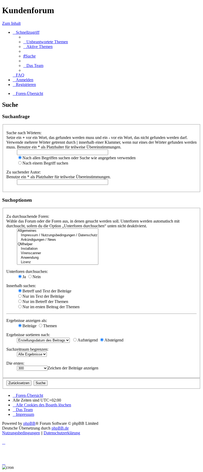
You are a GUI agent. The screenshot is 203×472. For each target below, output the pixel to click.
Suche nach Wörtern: (23, 133)
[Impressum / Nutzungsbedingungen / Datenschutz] (57, 235)
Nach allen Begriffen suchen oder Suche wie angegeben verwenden (79, 158)
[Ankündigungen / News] (57, 240)
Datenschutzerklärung (62, 433)
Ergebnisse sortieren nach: (28, 335)
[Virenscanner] (57, 253)
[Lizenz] (57, 262)
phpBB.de (60, 428)
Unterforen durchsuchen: (27, 271)
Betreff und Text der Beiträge (46, 291)
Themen (50, 326)
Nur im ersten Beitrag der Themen (51, 307)
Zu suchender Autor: (23, 172)
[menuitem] (45, 42)
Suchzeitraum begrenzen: (27, 349)
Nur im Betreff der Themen (45, 301)
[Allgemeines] (57, 231)
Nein (37, 276)
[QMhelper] (57, 244)
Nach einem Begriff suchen (45, 163)
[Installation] (57, 249)
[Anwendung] (57, 258)
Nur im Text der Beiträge (43, 296)
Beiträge (29, 326)
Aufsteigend (87, 340)
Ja (24, 276)
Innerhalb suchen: (21, 285)
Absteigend (113, 340)
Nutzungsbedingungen (21, 433)
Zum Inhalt (11, 23)
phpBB (29, 423)
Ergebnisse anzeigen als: (26, 320)
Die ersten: (15, 363)
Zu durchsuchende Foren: (27, 216)
